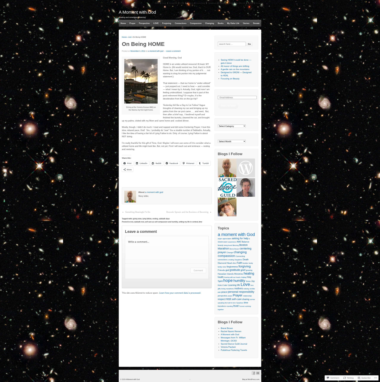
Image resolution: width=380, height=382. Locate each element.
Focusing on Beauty (230, 78)
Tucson (242, 306)
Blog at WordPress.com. (251, 379)
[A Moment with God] (227, 168)
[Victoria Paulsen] (245, 188)
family (251, 263)
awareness (232, 242)
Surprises (239, 303)
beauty (220, 245)
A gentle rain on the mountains (235, 69)
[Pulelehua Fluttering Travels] (227, 207)
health (221, 277)
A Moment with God (137, 12)
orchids (252, 289)
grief (243, 270)
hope (228, 280)
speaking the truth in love (227, 303)
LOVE (182, 3)
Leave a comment (173, 51)
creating (231, 260)
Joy (253, 281)
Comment (198, 270)
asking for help (240, 238)
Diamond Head (225, 263)
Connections (200, 3)
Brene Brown (234, 249)
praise (230, 296)
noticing (246, 289)
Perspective (173, 3)
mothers (238, 288)
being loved (228, 245)
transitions (222, 306)
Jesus (248, 281)
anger (220, 239)
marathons (230, 289)
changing (240, 252)
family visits (222, 267)
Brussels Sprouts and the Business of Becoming (187, 212)
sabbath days (164, 219)
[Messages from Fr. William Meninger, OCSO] (245, 168)
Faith (239, 262)
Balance (245, 242)
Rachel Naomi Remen (231, 331)
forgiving (245, 266)
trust (236, 305)
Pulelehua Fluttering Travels (234, 350)
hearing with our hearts (232, 277)
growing (249, 270)
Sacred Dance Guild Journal (234, 344)
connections (223, 260)
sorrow (252, 299)
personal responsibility (241, 291)
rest (129, 37)
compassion (226, 255)
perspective (222, 296)
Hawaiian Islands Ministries (230, 274)
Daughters (238, 260)
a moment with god (155, 51)
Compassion (212, 3)
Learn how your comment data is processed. (180, 293)
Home (157, 3)
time (200, 222)
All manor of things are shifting (235, 66)
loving (223, 289)
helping (243, 277)
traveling (230, 306)
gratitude (235, 269)
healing (249, 273)
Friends (221, 270)
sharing (245, 299)
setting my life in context (188, 222)
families (245, 263)
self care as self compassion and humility (161, 222)
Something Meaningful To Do (137, 212)
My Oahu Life (240, 3)
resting (155, 219)
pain (219, 292)
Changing (222, 3)
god (227, 270)
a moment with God (236, 234)
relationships (247, 296)
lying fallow (147, 219)
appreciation (227, 239)
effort (234, 263)
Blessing (236, 245)
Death (245, 259)
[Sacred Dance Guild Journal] (227, 188)
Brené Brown (227, 328)
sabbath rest (139, 222)
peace (224, 292)
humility (239, 281)
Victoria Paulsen (228, 347)
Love (245, 284)
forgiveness (232, 266)
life (238, 285)
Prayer (164, 3)
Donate (258, 3)
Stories (250, 3)
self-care (237, 299)
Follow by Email (228, 105)
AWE (239, 242)
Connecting (240, 256)
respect (221, 299)
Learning (232, 285)
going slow (137, 219)
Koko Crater (222, 285)
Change (230, 253)
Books (231, 3)
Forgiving (190, 3)
